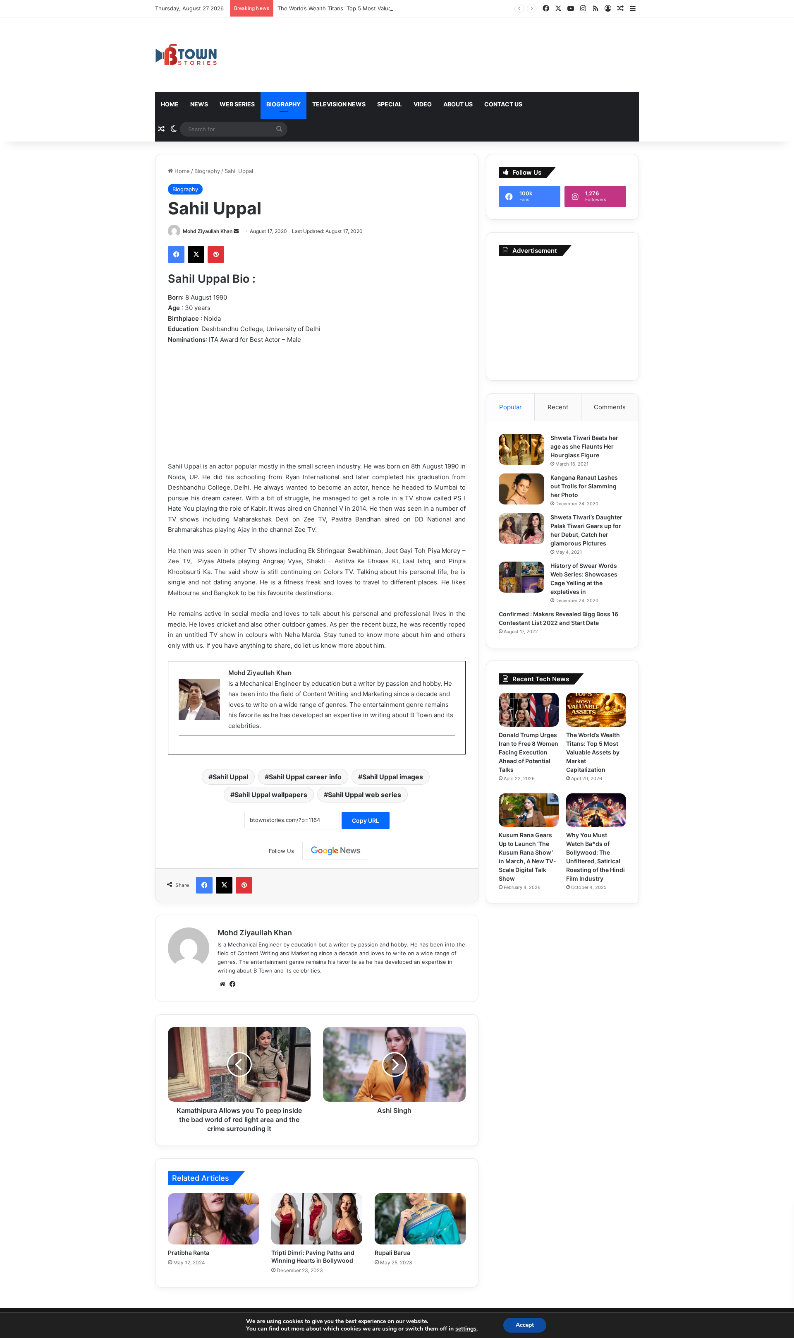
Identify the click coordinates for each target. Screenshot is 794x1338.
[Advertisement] (562, 316)
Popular (510, 407)
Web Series (237, 104)
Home (170, 104)
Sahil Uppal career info (305, 777)
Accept (525, 1325)
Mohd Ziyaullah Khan (207, 231)
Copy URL (365, 820)
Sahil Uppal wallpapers (270, 794)
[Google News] (335, 851)
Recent (558, 407)
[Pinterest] (216, 254)
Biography (283, 104)
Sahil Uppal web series (364, 794)
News (199, 104)
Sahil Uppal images (392, 777)
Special (389, 104)
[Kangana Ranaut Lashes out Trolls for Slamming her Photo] (521, 488)
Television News (339, 104)
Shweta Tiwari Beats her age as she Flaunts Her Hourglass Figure (584, 446)
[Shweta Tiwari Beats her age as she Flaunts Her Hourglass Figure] (521, 449)
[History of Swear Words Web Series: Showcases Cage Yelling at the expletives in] (521, 577)
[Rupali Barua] (420, 1218)
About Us (458, 104)
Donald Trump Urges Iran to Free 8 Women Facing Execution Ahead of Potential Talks (528, 752)
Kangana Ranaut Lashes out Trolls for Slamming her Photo (584, 486)
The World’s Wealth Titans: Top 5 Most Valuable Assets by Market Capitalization (379, 8)
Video (423, 104)
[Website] (222, 984)
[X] (196, 254)
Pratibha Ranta (188, 1252)
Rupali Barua (392, 1252)
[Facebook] (176, 254)
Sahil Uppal (230, 777)
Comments (610, 407)
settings (465, 1329)
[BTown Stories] (186, 54)
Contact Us (503, 104)
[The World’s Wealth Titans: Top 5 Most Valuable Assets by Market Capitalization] (596, 710)
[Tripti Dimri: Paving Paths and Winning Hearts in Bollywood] (316, 1218)
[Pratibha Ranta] (213, 1218)
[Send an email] (236, 231)
